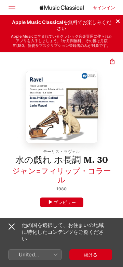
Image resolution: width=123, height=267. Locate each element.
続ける (90, 254)
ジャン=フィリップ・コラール (61, 175)
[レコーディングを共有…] (112, 62)
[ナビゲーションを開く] (11, 7)
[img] (62, 7)
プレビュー (65, 202)
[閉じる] (118, 20)
